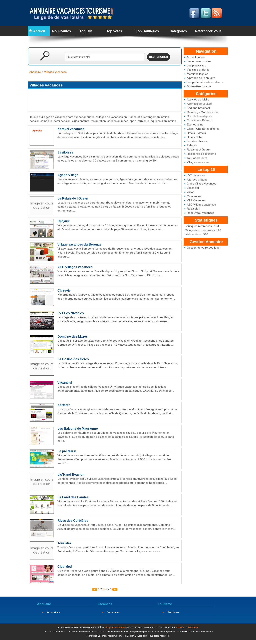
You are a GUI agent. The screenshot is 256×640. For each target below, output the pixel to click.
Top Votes (114, 31)
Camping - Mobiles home (203, 112)
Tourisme (173, 612)
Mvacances (194, 196)
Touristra (64, 543)
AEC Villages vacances (201, 204)
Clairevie (64, 290)
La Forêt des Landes (73, 497)
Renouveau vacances (200, 212)
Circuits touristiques (199, 116)
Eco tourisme (195, 124)
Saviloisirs (65, 152)
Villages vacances (198, 162)
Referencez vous (208, 31)
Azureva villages (197, 179)
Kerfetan (63, 405)
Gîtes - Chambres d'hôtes (203, 128)
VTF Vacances (196, 200)
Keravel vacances (70, 129)
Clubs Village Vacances (201, 183)
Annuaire (35, 71)
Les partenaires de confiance (205, 82)
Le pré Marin (66, 451)
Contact (180, 627)
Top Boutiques (147, 31)
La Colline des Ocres (73, 359)
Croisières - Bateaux (200, 120)
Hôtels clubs (194, 137)
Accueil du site (196, 57)
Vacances (113, 612)
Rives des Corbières (72, 520)
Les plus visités (196, 65)
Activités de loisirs (198, 99)
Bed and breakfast (198, 107)
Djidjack (63, 221)
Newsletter (193, 627)
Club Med (64, 566)
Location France (197, 141)
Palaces (192, 145)
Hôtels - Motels (196, 132)
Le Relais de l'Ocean (72, 198)
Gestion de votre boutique (203, 247)
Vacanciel (193, 187)
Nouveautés (61, 31)
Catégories (178, 31)
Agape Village (67, 175)
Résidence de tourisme (201, 153)
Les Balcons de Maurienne (77, 428)
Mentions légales (197, 73)
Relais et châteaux (198, 149)
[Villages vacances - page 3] (114, 589)
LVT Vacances (196, 175)
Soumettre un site (199, 86)
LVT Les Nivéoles (70, 313)
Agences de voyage (199, 103)
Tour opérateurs (197, 157)
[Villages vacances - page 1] (95, 589)
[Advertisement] (101, 77)
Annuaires (53, 612)
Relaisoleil (193, 208)
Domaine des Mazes (72, 336)
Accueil (39, 31)
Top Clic (86, 31)
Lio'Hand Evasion (70, 474)
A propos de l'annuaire (201, 77)
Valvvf (190, 192)
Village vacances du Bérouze (79, 244)
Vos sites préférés (198, 69)
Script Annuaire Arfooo (116, 627)
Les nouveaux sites (199, 61)
